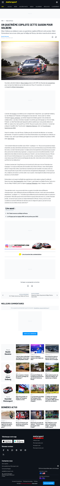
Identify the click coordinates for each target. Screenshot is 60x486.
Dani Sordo (11, 138)
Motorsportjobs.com (38, 443)
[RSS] (3, 454)
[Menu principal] (3, 2)
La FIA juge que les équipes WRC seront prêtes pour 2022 (22, 216)
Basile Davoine (5, 36)
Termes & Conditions (17, 481)
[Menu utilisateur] (56, 2)
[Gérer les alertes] (32, 285)
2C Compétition (50, 83)
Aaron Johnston (15, 118)
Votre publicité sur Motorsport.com (10, 466)
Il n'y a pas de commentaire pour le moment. (30, 308)
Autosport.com (36, 445)
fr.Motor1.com (36, 440)
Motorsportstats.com (38, 448)
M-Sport (14, 113)
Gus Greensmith (18, 181)
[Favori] (52, 37)
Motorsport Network (26, 483)
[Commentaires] (56, 37)
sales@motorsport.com (7, 471)
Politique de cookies (28, 481)
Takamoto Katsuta (31, 126)
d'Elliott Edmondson (17, 87)
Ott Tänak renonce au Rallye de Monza (17, 213)
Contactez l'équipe (6, 468)
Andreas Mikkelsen (32, 183)
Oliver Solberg (25, 83)
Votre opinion (5, 463)
